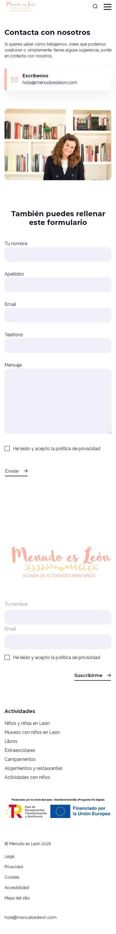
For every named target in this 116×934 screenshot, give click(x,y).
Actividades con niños (27, 777)
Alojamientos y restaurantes (34, 768)
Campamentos (20, 759)
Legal (10, 856)
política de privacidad (78, 448)
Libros (11, 741)
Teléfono (14, 334)
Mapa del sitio (17, 898)
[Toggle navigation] (107, 7)
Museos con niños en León (32, 732)
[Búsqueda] (95, 6)
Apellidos (14, 274)
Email (10, 304)
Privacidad (14, 867)
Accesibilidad (17, 887)
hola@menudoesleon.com (31, 917)
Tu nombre (16, 243)
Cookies (12, 877)
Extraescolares (20, 750)
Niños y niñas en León (27, 723)
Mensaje (13, 365)
